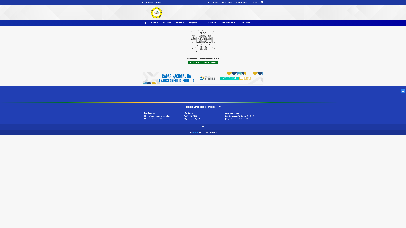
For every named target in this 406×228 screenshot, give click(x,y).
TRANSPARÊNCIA (213, 23)
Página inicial (195, 62)
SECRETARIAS (179, 23)
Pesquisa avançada (210, 62)
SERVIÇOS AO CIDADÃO (196, 23)
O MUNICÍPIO (167, 23)
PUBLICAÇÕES (246, 23)
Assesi (195, 132)
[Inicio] (146, 23)
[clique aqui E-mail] (203, 126)
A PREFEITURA (154, 23)
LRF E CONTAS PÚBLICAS (230, 23)
